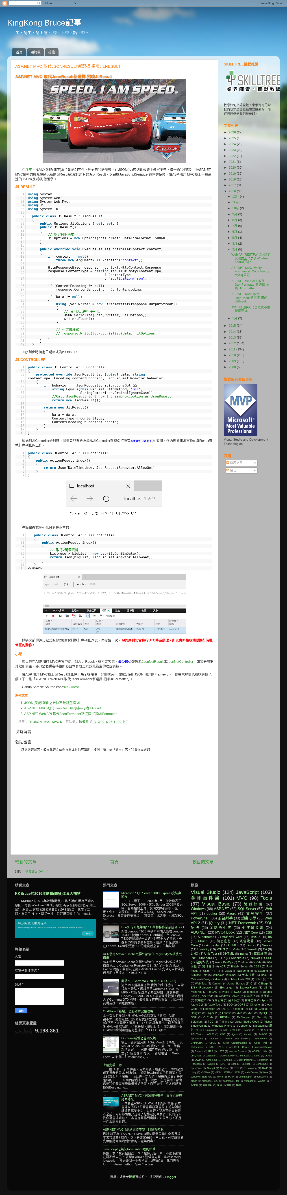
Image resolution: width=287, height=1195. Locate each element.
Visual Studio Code (247, 1021)
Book (264, 975)
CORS (241, 1004)
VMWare (205, 1072)
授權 (51, 52)
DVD (220, 1047)
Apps (264, 1000)
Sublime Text (199, 975)
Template (252, 991)
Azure (231, 913)
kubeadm (259, 1025)
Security (262, 1017)
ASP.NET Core (232, 937)
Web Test (201, 983)
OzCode (208, 1017)
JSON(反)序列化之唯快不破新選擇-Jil (52, 703)
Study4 (211, 1068)
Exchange (226, 987)
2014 (233, 331)
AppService (197, 1038)
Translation (250, 1068)
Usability (203, 949)
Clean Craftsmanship (235, 1042)
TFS (236, 1068)
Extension (209, 1008)
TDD (210, 1021)
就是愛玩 (266, 996)
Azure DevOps (224, 962)
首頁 (19, 52)
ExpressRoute (248, 987)
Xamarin (217, 983)
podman (227, 1081)
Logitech (210, 1055)
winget (261, 1081)
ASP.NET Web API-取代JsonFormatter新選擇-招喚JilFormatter (70, 714)
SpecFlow (196, 1068)
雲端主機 (250, 1000)
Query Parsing (245, 1059)
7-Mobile (246, 1030)
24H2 (234, 1030)
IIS (270, 937)
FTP (222, 958)
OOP (194, 1017)
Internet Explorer (238, 1051)
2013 (233, 337)
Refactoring (261, 970)
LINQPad (196, 1055)
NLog (257, 1055)
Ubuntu (203, 941)
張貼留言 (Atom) (36, 871)
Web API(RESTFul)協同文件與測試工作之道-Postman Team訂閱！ (251, 258)
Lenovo (226, 1013)
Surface (224, 1068)
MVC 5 (57, 722)
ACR (223, 966)
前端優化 (250, 996)
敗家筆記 (208, 1085)
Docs (230, 1047)
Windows (198, 909)
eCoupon (242, 1025)
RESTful (225, 1017)
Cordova (243, 962)
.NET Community (208, 1030)
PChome (227, 1059)
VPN (217, 1072)
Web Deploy (251, 1072)
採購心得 (217, 1000)
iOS (216, 1081)
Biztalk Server (239, 966)
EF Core (243, 1047)
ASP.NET (221, 909)
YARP (231, 1076)
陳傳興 (84, 722)
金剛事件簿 (205, 898)
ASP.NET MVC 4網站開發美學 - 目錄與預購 (133, 1129)
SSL (269, 958)
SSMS (258, 979)
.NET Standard (201, 958)
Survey (267, 945)
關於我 (35, 52)
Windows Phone (222, 1025)
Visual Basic (216, 904)
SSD (247, 979)
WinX (265, 1072)
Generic (199, 1051)
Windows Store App (201, 1076)
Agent (234, 1034)
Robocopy (196, 1063)
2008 (233, 367)
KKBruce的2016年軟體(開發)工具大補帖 (47, 893)
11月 (235, 202)
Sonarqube (262, 1063)
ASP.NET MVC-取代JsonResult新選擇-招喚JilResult (63, 708)
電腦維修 (260, 953)
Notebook (233, 979)
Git (205, 970)
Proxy (225, 991)
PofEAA (212, 991)
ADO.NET (199, 932)
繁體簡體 (253, 904)
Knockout (237, 958)
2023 (233, 150)
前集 (28, 170)
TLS (269, 979)
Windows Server (229, 996)
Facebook (237, 1008)
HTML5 (233, 945)
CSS (269, 932)
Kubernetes (206, 937)
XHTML (228, 953)
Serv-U (252, 949)
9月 (235, 214)
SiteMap (246, 1063)
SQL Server (247, 909)
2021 (233, 161)
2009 (233, 361)
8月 (235, 220)
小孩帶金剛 (253, 928)
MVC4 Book (225, 932)
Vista (236, 949)
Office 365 (212, 1059)
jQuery (214, 923)
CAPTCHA (196, 1042)
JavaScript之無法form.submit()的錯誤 (129, 1149)
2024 (233, 144)
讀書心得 (248, 918)
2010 (233, 355)
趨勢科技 (202, 962)
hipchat (206, 1081)
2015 (233, 325)
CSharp (263, 983)
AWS (222, 1034)
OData (268, 1055)
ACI (266, 1030)
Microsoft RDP (227, 1055)
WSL (237, 1072)
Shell (233, 1063)
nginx (244, 953)
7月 (235, 226)
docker (212, 913)
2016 (233, 191)
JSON (37, 722)
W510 (227, 1072)
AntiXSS (263, 1034)
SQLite (211, 1063)
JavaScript (247, 892)
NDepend (243, 970)
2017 (233, 185)
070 (225, 1030)
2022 (233, 156)
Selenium (196, 1021)
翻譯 (228, 1085)
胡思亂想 (224, 941)
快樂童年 (201, 1000)
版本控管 (248, 975)
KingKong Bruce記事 (44, 22)
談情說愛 (247, 941)
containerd (262, 1076)
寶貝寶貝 (208, 966)
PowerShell (200, 918)
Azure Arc (213, 945)
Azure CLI (197, 1004)
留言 (232, 470)
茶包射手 (225, 918)
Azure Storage (236, 983)
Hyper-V (212, 1013)
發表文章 (236, 463)
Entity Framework (202, 987)
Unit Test (210, 953)
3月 (235, 243)
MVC (46, 722)
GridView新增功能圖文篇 (138, 1038)
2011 (232, 349)
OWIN (198, 1059)
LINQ (194, 953)
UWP (265, 1068)
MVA (239, 1013)
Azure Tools (215, 1004)
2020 (233, 167)
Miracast (245, 1055)
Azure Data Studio (236, 1038)
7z (257, 1030)
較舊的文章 (203, 862)
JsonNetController (180, 661)
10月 (236, 208)
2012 (233, 343)
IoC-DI (255, 1051)
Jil (30, 722)
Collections (197, 1047)
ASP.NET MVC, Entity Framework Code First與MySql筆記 (250, 271)
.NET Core (250, 932)
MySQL (263, 1013)
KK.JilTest (71, 687)
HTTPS (215, 970)
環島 (219, 1085)
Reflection (262, 1059)
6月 (235, 231)
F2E (223, 1008)
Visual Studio (205, 892)
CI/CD (212, 1042)
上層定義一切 (112, 1065)
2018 (233, 179)
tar (237, 1081)
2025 (233, 138)
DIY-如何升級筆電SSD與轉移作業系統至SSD (152, 927)
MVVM (257, 962)
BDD (230, 1004)
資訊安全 (255, 913)
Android (248, 1034)
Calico (195, 979)
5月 (235, 237)
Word (220, 1076)
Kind (265, 1051)
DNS (210, 1047)
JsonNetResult (152, 661)
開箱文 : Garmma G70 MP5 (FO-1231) (148, 981)
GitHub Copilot (258, 1008)
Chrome (255, 1004)
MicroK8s (196, 991)
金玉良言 (234, 1000)
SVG (223, 1063)
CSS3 (257, 966)
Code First (260, 1042)
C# (265, 949)
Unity (193, 1072)
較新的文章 (25, 862)
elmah (194, 1081)
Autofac (214, 1038)
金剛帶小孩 (221, 928)
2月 (235, 249)
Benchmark (260, 1038)
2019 (233, 173)
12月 (236, 196)
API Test (196, 1034)
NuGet (255, 958)
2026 (233, 132)
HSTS (221, 1051)
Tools (266, 898)
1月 (235, 318)
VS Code (207, 996)
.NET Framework (242, 923)
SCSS (237, 991)
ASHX (210, 1034)
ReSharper (243, 1017)
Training (224, 1021)
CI (251, 983)
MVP (250, 1013)
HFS (210, 1051)
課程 (238, 1085)
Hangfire (196, 1013)
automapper (245, 1076)
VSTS (221, 949)
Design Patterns (213, 979)
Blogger (170, 1177)
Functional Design (262, 1047)
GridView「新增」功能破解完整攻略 (128, 1011)
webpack (249, 1081)
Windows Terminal (224, 975)
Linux (250, 945)
